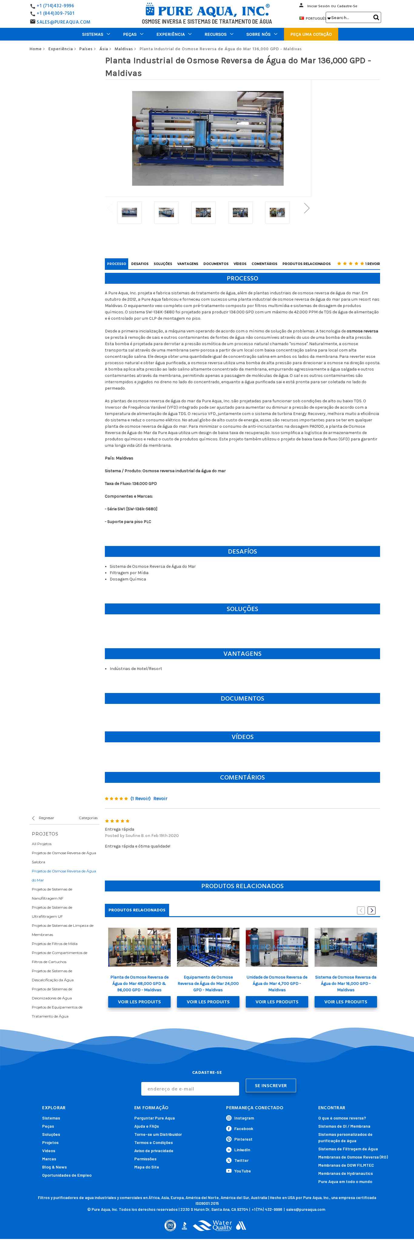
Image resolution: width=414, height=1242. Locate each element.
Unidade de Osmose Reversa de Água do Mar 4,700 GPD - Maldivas (277, 983)
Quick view (139, 947)
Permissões (145, 1158)
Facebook (243, 1128)
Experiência (170, 34)
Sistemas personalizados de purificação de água (345, 1137)
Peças (130, 34)
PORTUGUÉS (318, 18)
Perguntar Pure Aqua (154, 1117)
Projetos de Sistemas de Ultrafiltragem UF (52, 912)
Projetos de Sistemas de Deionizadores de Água (52, 993)
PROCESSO (116, 264)
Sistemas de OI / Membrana (344, 1126)
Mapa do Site (146, 1166)
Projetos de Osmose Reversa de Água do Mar (64, 875)
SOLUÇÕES (163, 264)
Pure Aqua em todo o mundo (345, 1181)
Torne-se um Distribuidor (158, 1134)
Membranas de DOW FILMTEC (346, 1165)
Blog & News (54, 1166)
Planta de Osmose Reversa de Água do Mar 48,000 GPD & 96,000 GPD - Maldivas (139, 983)
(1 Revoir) (141, 798)
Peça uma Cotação (311, 34)
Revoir (160, 798)
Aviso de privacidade (153, 1150)
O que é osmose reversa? (342, 1117)
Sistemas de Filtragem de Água (348, 1148)
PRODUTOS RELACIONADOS (306, 264)
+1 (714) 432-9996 (267, 1209)
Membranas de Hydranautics (345, 1173)
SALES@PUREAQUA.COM (64, 22)
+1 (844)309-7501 (56, 13)
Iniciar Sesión (318, 6)
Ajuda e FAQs (146, 1126)
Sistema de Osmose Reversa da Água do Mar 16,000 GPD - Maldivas (345, 983)
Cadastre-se (347, 6)
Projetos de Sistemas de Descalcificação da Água (53, 975)
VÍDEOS (240, 264)
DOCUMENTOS (216, 264)
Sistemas (92, 34)
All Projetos (42, 844)
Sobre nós (258, 34)
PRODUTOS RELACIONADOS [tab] (137, 910)
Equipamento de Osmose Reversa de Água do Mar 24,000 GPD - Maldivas (208, 983)
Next (307, 208)
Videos (48, 1150)
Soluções (51, 1134)
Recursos (216, 34)
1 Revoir (373, 264)
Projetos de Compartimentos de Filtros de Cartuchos (59, 957)
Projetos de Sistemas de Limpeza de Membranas (62, 930)
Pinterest (243, 1139)
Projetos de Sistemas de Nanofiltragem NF (52, 893)
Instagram (244, 1117)
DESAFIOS (140, 264)
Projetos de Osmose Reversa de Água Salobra (64, 857)
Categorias (88, 817)
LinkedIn (242, 1149)
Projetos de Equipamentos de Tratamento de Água (57, 1011)
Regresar (46, 817)
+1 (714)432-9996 (55, 6)
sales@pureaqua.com (305, 1209)
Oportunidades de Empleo (67, 1175)
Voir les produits (139, 1002)
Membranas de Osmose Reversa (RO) (353, 1156)
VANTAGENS (187, 264)
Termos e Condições (153, 1142)
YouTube (242, 1170)
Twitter (241, 1160)
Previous (110, 208)
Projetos (50, 1142)
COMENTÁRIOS (264, 264)
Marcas (49, 1158)
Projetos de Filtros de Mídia (55, 943)
